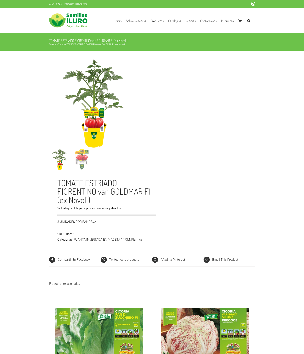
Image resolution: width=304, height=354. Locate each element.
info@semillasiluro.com (75, 4)
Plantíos (136, 239)
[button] (249, 20)
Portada (52, 44)
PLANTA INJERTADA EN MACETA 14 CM (102, 239)
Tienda (61, 44)
